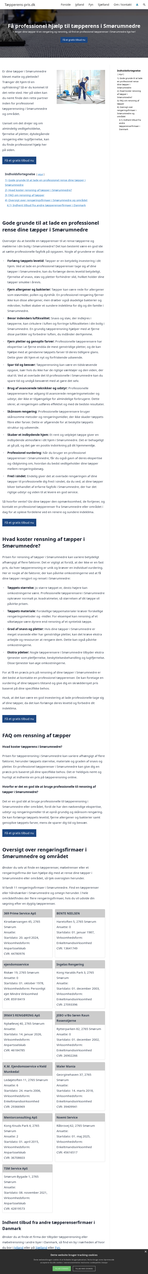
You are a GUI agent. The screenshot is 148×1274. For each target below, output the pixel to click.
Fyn (91, 4)
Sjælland (103, 4)
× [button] (145, 1252)
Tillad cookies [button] (61, 1269)
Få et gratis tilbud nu (74, 39)
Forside (66, 4)
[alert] (74, 1261)
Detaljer (104, 1262)
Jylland (79, 4)
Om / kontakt (123, 4)
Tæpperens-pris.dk (20, 4)
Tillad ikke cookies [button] (84, 1269)
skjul (40, 174)
